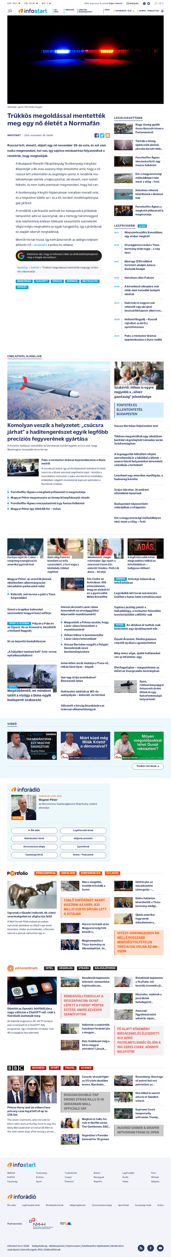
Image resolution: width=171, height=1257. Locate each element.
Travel (70, 1068)
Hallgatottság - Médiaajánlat (48, 1246)
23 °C (161, 4)
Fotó (153, 1173)
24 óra (56, 11)
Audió (125, 1177)
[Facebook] (150, 1248)
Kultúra (40, 1177)
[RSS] (141, 1248)
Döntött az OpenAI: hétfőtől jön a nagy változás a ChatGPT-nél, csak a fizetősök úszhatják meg (31, 1012)
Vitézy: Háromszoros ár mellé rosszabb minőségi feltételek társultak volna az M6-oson (138, 942)
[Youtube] (160, 1248)
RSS (40, 1250)
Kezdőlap (22, 267)
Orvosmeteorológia (102, 1205)
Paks (107, 10)
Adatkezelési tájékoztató (95, 1246)
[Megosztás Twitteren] (102, 135)
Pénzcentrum (45, 873)
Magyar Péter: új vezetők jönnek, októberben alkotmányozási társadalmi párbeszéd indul (29, 583)
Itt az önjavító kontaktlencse (26, 641)
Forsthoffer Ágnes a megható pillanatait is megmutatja (48, 492)
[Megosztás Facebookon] (96, 135)
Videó (125, 1181)
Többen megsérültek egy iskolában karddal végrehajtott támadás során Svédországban (138, 440)
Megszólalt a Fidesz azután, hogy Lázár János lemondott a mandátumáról (86, 626)
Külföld (11, 1177)
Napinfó (98, 1181)
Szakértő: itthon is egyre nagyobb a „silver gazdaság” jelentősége (134, 392)
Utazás (84, 968)
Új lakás (113, 873)
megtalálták (90, 281)
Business (38, 1068)
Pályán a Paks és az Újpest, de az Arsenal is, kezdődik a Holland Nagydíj (31, 627)
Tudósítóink (71, 1173)
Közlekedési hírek (54, 1205)
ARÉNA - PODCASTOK (149, 11)
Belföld (35, 267)
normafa (72, 281)
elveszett (42, 281)
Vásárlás (66, 968)
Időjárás (155, 1181)
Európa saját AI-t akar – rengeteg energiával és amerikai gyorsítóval (22, 561)
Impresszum (73, 1246)
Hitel (49, 968)
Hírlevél (155, 1177)
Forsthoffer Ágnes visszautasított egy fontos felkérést (48, 503)
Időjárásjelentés (78, 1205)
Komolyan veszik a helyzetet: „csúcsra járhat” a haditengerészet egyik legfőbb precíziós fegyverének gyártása (57, 432)
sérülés (57, 281)
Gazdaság (12, 1181)
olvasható (40, 245)
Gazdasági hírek (143, 1205)
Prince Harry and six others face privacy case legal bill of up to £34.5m (28, 1111)
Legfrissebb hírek (31, 1205)
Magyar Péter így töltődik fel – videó (36, 509)
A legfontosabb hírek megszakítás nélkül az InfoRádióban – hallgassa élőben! (142, 563)
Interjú (68, 1177)
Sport (55, 1068)
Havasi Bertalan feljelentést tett (136, 426)
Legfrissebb (128, 1173)
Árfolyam (68, 873)
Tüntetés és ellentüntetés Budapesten (129, 410)
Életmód (69, 1181)
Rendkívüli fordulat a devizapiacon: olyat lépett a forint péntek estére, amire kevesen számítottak (84, 1005)
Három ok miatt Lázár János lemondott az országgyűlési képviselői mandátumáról (80, 611)
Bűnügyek (99, 1177)
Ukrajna (69, 10)
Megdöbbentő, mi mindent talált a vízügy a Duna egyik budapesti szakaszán (29, 695)
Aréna (160, 1205)
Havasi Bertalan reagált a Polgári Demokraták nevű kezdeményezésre (86, 648)
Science (86, 1068)
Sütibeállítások (52, 1250)
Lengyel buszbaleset (85, 11)
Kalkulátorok (105, 968)
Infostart (14, 135)
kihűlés (22, 287)
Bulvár (97, 1173)
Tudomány (41, 1173)
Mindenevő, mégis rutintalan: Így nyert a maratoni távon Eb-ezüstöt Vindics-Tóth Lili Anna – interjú (103, 564)
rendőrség (24, 281)
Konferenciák (91, 873)
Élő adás (35, 830)
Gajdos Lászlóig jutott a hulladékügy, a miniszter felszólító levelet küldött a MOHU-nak (137, 611)
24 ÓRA (142, 226)
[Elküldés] (107, 135)
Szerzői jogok (28, 1250)
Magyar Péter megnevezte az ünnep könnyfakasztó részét (50, 497)
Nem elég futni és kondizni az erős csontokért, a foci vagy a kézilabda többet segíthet (63, 564)
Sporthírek (123, 1205)
